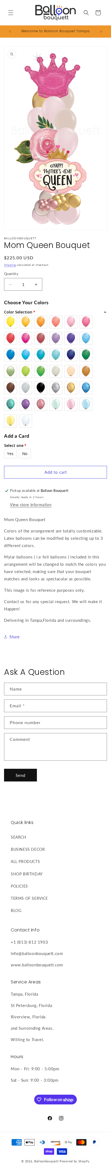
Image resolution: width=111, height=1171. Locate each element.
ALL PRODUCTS (25, 861)
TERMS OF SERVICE (29, 898)
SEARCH (18, 837)
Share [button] (14, 636)
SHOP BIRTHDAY (27, 874)
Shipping (10, 264)
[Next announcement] (101, 31)
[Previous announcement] (10, 31)
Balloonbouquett (46, 1161)
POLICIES (19, 886)
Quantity (11, 274)
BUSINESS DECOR (28, 849)
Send (20, 775)
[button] (11, 13)
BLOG (16, 910)
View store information (30, 504)
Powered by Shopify (75, 1161)
